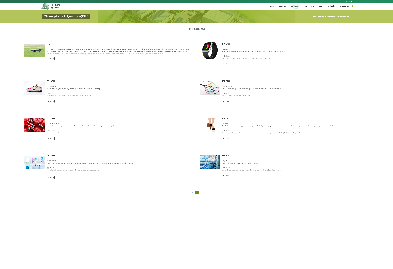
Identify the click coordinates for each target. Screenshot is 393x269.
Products (321, 16)
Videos (321, 6)
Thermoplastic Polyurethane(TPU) (338, 16)
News (313, 6)
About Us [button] (283, 6)
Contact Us (344, 6)
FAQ (305, 6)
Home (272, 6)
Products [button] (295, 6)
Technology (332, 6)
